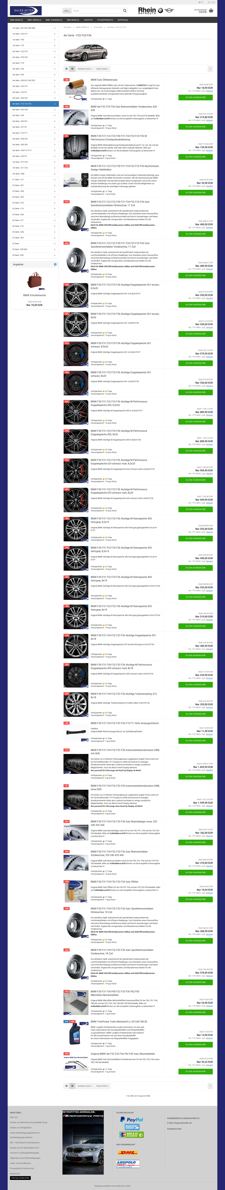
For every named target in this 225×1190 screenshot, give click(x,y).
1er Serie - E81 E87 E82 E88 (23, 28)
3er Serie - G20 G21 (20, 98)
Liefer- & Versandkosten (20, 1163)
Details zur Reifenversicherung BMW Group (28, 1122)
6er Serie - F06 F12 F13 (21, 150)
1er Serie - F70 (18, 45)
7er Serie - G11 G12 (20, 168)
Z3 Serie (15, 244)
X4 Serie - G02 (18, 197)
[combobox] (85, 69)
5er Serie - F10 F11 (20, 133)
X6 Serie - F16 (18, 226)
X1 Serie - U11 (18, 180)
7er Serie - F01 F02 (20, 162)
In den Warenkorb (196, 97)
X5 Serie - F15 (18, 209)
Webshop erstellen (103, 1186)
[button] (201, 2)
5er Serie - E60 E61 (20, 121)
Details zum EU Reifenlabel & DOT (24, 1148)
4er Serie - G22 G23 (20, 110)
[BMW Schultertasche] (34, 280)
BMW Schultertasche (34, 295)
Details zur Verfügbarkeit (20, 1127)
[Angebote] (55, 264)
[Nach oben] (216, 1185)
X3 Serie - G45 (18, 191)
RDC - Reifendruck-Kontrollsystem (24, 1142)
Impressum (15, 1173)
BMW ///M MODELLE (54, 20)
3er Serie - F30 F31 (20, 86)
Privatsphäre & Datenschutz (22, 1168)
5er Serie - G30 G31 (20, 139)
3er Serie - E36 (18, 69)
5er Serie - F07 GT (19, 127)
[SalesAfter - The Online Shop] (34, 11)
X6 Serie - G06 (18, 232)
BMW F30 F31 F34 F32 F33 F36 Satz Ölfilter (114, 881)
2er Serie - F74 (18, 63)
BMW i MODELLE (34, 20)
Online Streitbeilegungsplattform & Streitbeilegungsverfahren (25, 1135)
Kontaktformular (174, 1129)
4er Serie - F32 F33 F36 (21, 104)
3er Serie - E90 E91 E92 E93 (23, 80)
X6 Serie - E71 (18, 220)
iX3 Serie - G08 (18, 174)
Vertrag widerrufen (20, 1178)
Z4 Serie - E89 (18, 255)
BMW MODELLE (16, 20)
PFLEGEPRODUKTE (105, 20)
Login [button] (212, 2)
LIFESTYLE (88, 20)
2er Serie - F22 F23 (20, 51)
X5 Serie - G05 (18, 215)
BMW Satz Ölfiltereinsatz (104, 79)
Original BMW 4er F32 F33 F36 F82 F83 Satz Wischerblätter (123, 1053)
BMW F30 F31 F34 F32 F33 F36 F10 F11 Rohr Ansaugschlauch (125, 723)
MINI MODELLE (73, 20)
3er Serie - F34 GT (19, 92)
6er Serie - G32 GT (19, 156)
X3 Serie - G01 (18, 185)
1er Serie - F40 (18, 40)
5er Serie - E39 (18, 115)
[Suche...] (125, 11)
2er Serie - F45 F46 (20, 57)
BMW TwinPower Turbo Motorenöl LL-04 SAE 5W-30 (119, 1021)
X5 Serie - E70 (18, 203)
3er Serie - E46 (18, 75)
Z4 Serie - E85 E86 (19, 249)
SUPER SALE (123, 20)
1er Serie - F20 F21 (20, 34)
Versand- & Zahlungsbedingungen (24, 1153)
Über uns (14, 1117)
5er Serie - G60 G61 (20, 145)
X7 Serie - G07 (18, 238)
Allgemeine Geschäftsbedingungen (25, 1158)
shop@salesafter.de (183, 1123)
